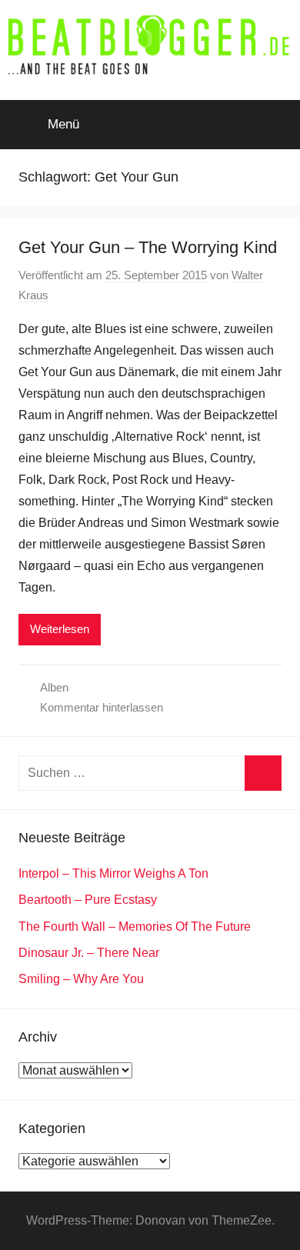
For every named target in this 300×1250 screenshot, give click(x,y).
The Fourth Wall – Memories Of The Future (134, 926)
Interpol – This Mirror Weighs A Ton (113, 873)
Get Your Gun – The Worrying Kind (147, 247)
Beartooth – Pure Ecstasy (87, 899)
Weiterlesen (59, 628)
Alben (54, 687)
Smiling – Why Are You (81, 978)
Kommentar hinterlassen (101, 707)
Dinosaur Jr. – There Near (88, 952)
